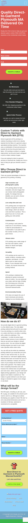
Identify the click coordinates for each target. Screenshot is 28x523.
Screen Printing (11, 498)
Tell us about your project (9, 424)
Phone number (5, 55)
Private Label (19, 501)
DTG (20, 498)
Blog (14, 505)
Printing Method (7, 418)
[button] (25, 3)
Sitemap (19, 516)
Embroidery (8, 501)
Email (3, 62)
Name (3, 49)
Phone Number (6, 443)
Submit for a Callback (14, 71)
